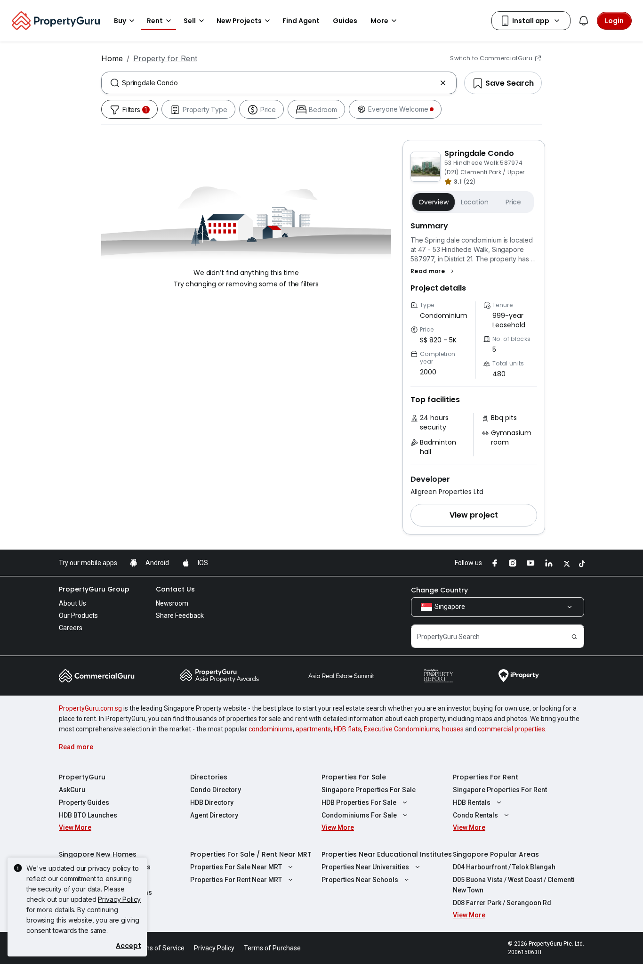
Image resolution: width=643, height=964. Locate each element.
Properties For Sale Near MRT (236, 867)
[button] (433, 271)
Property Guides (84, 802)
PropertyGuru (82, 777)
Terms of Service (159, 948)
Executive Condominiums (401, 729)
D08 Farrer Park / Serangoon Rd (502, 903)
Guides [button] (345, 20)
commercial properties (511, 729)
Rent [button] (155, 20)
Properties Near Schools (360, 879)
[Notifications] (583, 20)
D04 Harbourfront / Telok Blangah (504, 867)
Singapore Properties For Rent (500, 790)
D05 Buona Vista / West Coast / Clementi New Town (514, 885)
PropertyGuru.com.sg (90, 708)
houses (453, 729)
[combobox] (279, 83)
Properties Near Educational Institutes (387, 854)
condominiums (271, 729)
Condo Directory (215, 790)
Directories (208, 777)
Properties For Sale (354, 777)
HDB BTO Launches (88, 815)
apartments (313, 729)
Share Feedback (180, 615)
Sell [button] (190, 20)
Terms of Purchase (272, 948)
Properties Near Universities (365, 867)
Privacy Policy (119, 899)
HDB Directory (211, 802)
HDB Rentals (471, 802)
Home (112, 58)
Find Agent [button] (301, 20)
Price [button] (513, 202)
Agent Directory (214, 815)
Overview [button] (433, 202)
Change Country (439, 590)
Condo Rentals (475, 815)
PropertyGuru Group (94, 589)
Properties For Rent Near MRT (236, 879)
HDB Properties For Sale (359, 802)
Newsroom (172, 603)
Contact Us (175, 589)
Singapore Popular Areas (496, 854)
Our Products (78, 615)
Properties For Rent (485, 777)
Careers (70, 628)
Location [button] (475, 202)
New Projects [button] (239, 20)
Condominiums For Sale (359, 815)
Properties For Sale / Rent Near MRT (251, 854)
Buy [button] (120, 20)
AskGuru (72, 790)
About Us (72, 603)
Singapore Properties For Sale (369, 790)
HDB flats (347, 729)
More (379, 20)
